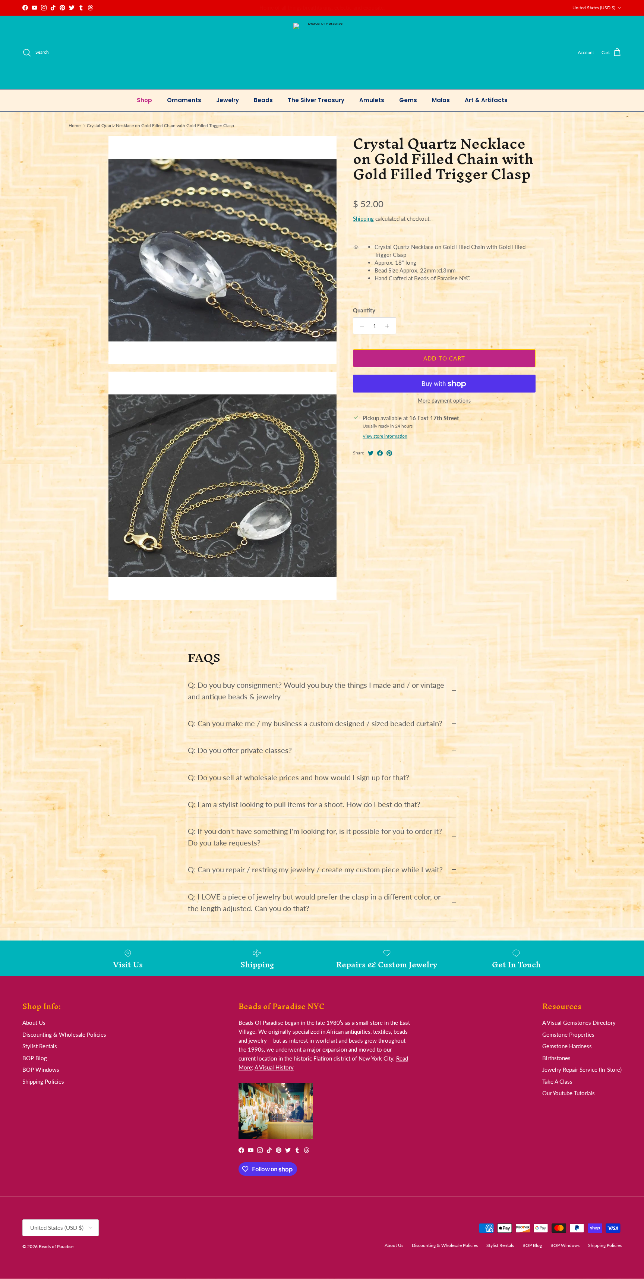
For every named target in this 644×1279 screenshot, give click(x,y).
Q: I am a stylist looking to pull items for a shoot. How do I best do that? (304, 804)
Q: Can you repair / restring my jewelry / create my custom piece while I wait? (315, 869)
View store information (385, 436)
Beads (263, 100)
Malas (441, 100)
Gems (408, 100)
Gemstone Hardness (567, 1046)
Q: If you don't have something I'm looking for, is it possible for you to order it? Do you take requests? (315, 837)
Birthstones (556, 1058)
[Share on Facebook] (380, 453)
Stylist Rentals (39, 1046)
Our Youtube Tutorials (568, 1093)
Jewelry (227, 100)
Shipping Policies (43, 1081)
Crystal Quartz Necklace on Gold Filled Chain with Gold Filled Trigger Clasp (160, 125)
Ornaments (184, 100)
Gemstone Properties (568, 1034)
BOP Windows (40, 1069)
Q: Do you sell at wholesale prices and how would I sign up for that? (298, 777)
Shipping (363, 218)
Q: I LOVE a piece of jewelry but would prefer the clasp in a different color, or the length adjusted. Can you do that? (314, 902)
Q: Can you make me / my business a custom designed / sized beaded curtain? (315, 723)
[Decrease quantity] (359, 326)
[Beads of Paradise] (322, 52)
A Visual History (274, 1067)
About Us (33, 1022)
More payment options (444, 401)
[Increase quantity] (389, 326)
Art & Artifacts (486, 100)
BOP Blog (34, 1058)
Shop (144, 100)
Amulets (371, 100)
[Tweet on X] (370, 453)
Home (74, 125)
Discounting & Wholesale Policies (64, 1034)
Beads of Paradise (56, 1246)
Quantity (364, 310)
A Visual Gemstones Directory (579, 1022)
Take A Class (557, 1081)
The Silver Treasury (316, 100)
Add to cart (444, 358)
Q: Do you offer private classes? (240, 750)
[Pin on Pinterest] (389, 453)
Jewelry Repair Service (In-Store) (582, 1069)
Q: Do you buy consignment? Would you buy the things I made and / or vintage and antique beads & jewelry (316, 691)
